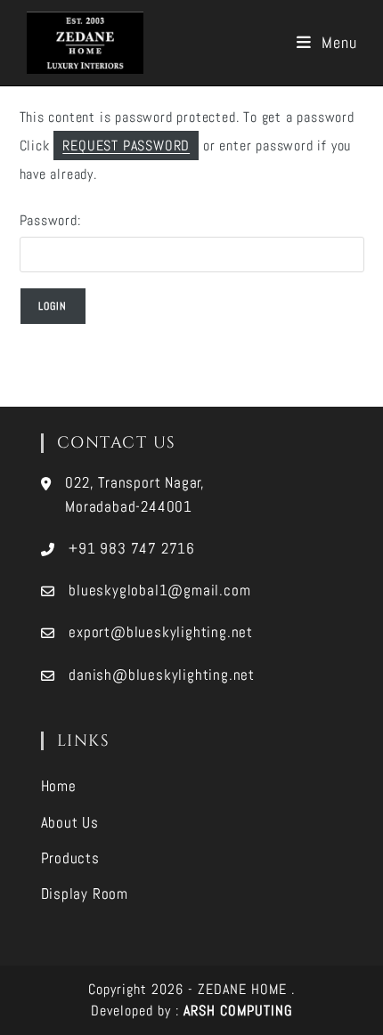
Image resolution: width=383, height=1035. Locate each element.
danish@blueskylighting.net (162, 674)
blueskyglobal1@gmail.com (159, 590)
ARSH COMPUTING (238, 1010)
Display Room (85, 893)
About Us (70, 822)
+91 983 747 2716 (132, 548)
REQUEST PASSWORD (126, 145)
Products (70, 858)
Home (59, 786)
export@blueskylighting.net (161, 632)
